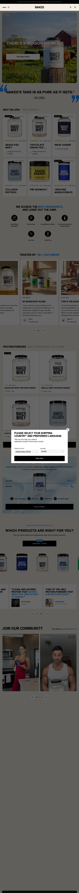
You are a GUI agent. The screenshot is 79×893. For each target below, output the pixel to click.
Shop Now (39, 458)
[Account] (70, 7)
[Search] (8, 7)
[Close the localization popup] (67, 429)
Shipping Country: (19, 448)
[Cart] (75, 7)
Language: (43, 448)
